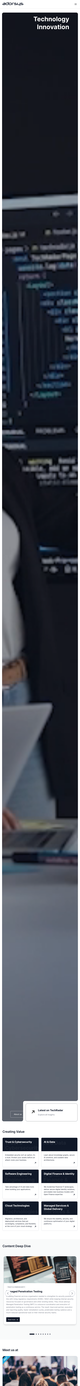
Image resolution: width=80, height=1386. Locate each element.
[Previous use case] (8, 1293)
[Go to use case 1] (31, 1334)
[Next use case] (72, 1293)
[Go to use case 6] (45, 1334)
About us (18, 1114)
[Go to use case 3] (38, 1334)
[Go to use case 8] (50, 1334)
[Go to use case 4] (40, 1334)
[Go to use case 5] (43, 1334)
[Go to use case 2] (36, 1334)
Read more (13, 1319)
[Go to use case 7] (47, 1334)
